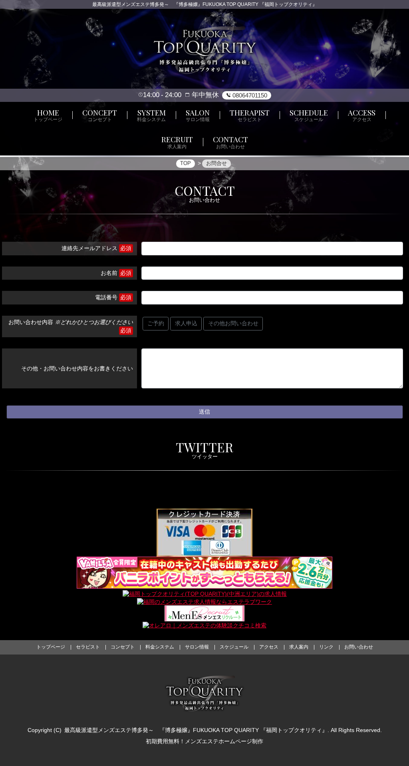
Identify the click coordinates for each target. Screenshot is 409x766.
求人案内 (298, 647)
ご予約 (155, 323)
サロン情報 (197, 647)
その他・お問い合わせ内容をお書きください (77, 368)
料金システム (159, 647)
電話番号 (106, 297)
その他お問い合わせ (233, 323)
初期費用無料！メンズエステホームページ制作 (204, 741)
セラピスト (88, 647)
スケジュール (234, 647)
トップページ (50, 647)
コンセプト (123, 647)
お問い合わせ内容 (70, 322)
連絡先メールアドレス (89, 248)
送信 (204, 411)
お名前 (109, 273)
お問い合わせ (358, 647)
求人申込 (186, 323)
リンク (326, 647)
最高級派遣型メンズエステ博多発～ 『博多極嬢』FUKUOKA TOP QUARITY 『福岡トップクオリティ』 (196, 730)
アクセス (268, 647)
